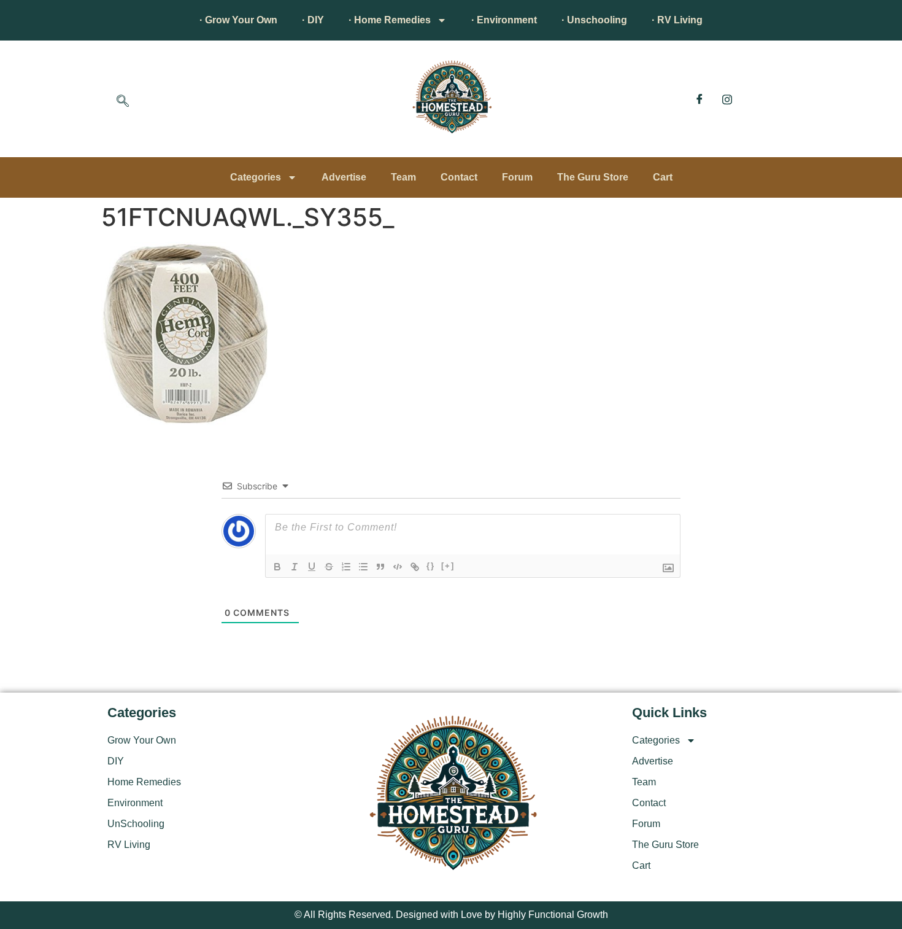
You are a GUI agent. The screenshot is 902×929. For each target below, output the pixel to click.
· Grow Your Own (238, 20)
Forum (517, 177)
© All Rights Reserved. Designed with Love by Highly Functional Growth (451, 914)
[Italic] (294, 566)
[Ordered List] (346, 566)
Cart (663, 177)
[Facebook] (699, 99)
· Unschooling (594, 20)
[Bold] (277, 566)
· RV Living (677, 20)
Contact (459, 177)
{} (430, 565)
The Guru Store (592, 177)
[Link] (414, 566)
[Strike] (328, 566)
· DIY (313, 20)
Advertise (344, 177)
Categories (255, 177)
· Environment (504, 20)
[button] (122, 102)
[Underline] (311, 566)
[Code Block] (397, 566)
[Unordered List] (363, 566)
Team (403, 177)
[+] (448, 565)
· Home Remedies (390, 20)
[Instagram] (727, 99)
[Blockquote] (380, 566)
